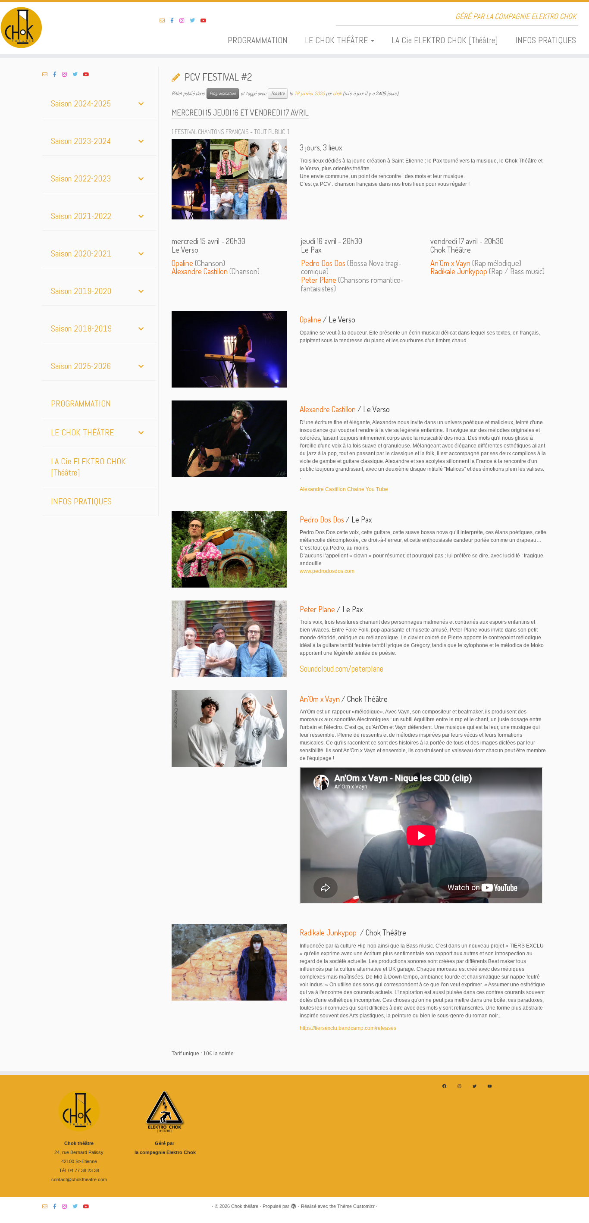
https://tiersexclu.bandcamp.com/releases (348, 1028)
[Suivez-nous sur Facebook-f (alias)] (174, 20)
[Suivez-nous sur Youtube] (206, 20)
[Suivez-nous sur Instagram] (184, 20)
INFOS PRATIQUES (545, 40)
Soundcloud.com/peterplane (341, 668)
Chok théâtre (244, 1206)
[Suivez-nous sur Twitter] (195, 20)
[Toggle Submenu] (141, 103)
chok (337, 93)
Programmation (223, 93)
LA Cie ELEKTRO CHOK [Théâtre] (445, 40)
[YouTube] (489, 1086)
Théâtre (278, 93)
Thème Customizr (356, 1206)
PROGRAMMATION (258, 40)
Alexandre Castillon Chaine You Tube (344, 489)
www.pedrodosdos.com (327, 571)
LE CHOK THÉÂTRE (337, 40)
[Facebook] (444, 1086)
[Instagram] (459, 1086)
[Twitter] (474, 1086)
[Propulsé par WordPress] (294, 1205)
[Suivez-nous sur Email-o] (165, 20)
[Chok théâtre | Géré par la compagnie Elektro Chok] (68, 28)
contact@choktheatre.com (79, 1179)
